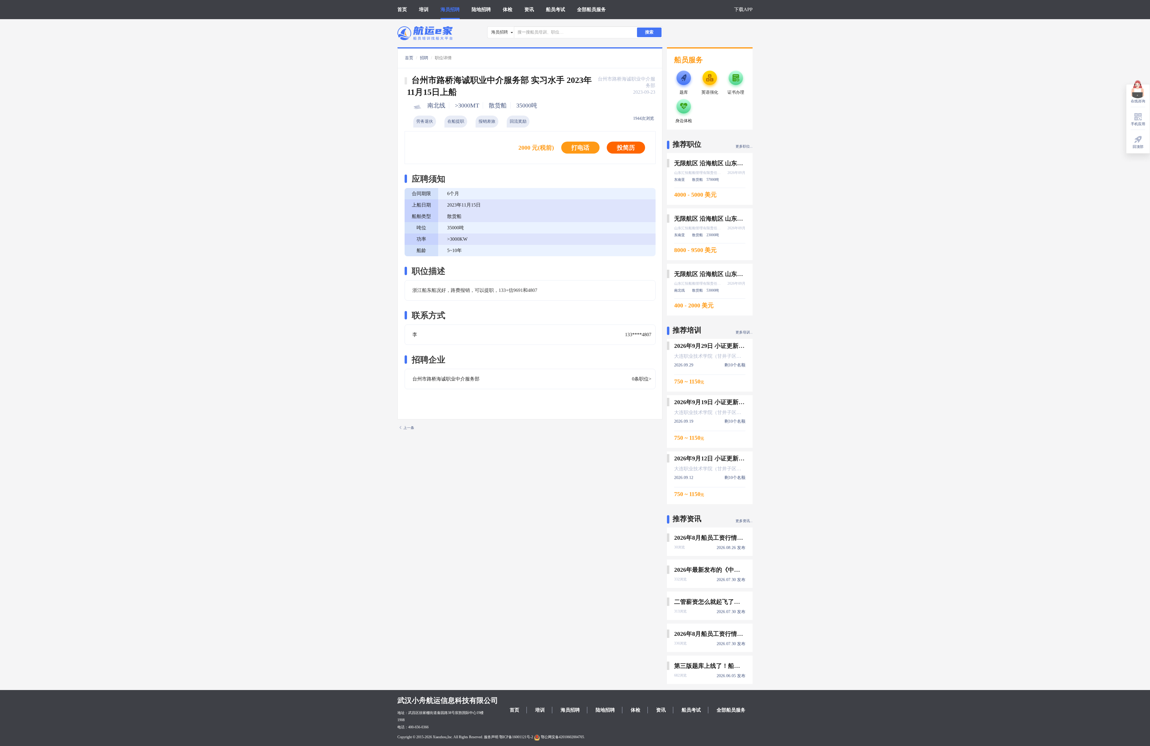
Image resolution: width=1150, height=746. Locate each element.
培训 (424, 9)
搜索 (649, 32)
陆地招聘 (481, 9)
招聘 (424, 58)
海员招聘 (450, 9)
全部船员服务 (591, 9)
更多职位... (744, 146)
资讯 (529, 9)
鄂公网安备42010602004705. (562, 737)
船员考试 (555, 9)
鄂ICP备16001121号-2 (516, 737)
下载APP (743, 9)
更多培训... (744, 332)
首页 (402, 9)
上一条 (408, 428)
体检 (507, 9)
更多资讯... (744, 521)
